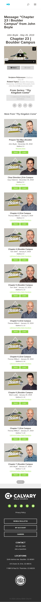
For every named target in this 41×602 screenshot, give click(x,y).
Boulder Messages (27, 82)
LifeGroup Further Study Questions (21, 98)
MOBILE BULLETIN (20, 521)
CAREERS (20, 534)
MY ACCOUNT (20, 528)
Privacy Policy (20, 512)
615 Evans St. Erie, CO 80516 (20, 564)
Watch (14, 67)
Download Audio (26, 86)
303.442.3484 (20, 546)
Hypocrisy (10, 84)
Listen (28, 67)
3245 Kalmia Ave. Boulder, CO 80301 (20, 559)
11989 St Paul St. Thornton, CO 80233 (20, 568)
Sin (16, 84)
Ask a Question (20, 549)
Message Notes (20, 148)
